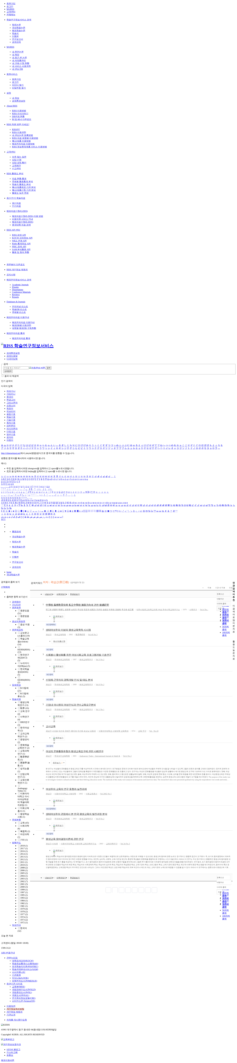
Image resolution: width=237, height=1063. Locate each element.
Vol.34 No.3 (125, 844)
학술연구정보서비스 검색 (19, 20)
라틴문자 (11, 426)
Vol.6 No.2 (100, 685)
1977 (24, 914)
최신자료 (16, 203)
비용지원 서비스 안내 (22, 219)
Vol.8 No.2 (100, 819)
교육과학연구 (112, 844)
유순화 (80, 731)
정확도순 (220, 594)
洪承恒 (99, 610)
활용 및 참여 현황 (20, 252)
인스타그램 (12, 1052)
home (9, 572)
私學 (24, 708)
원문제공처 (17, 630)
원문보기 (59, 616)
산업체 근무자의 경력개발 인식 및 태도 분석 (69, 679)
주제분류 (16, 820)
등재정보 (16, 685)
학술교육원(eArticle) (23, 642)
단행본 (15, 36)
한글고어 (11, 400)
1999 (24, 889)
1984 (24, 900)
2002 (24, 881)
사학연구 (193, 610)
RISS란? (16, 129)
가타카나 (11, 394)
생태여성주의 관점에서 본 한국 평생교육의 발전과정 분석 (76, 814)
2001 (24, 884)
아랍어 (10, 440)
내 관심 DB (17, 69)
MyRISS (10, 9)
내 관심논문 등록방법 (22, 135)
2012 (24, 859)
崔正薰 (131, 610)
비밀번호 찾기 (19, 88)
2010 (24, 865)
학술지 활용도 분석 (21, 184)
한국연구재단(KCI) (23, 658)
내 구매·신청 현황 (20, 63)
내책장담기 (61, 594)
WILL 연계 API (19, 241)
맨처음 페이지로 (108, 890)
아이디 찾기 (18, 85)
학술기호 (11, 417)
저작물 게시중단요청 (17, 1020)
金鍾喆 (105, 610)
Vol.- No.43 (153, 731)
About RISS (12, 106)
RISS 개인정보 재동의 (17, 269)
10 (43, 838)
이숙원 (55, 844)
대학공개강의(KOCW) (22, 961)
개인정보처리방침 (15, 1009)
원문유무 (16, 607)
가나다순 (16, 605)
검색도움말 (12, 356)
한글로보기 (75, 594)
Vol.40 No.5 (93, 635)
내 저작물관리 (19, 60)
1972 (24, 922)
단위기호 (11, 431)
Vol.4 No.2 (127, 756)
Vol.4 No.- (204, 610)
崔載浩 (93, 610)
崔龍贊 (67, 610)
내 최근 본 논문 (19, 57)
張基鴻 (86, 610)
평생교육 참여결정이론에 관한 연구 (65, 839)
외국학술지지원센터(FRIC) (25, 966)
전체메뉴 (11, 14)
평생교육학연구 (86, 660)
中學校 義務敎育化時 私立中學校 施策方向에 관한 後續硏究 (77, 605)
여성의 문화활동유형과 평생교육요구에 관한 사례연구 (75, 751)
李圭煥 (124, 610)
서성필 (55, 731)
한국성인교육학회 (62, 756)
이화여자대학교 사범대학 (65, 794)
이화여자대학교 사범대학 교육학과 (114, 731)
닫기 (3, 519)
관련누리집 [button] (12, 958)
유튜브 (10, 1055)
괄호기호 (11, 414)
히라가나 (11, 391)
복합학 (25, 831)
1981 (24, 906)
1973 (24, 920)
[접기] (233, 637)
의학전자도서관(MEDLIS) (24, 981)
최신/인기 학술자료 (16, 198)
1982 (24, 903)
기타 (24, 840)
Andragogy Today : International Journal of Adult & (99, 756)
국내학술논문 (18, 27)
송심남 (86, 731)
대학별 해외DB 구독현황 (24, 328)
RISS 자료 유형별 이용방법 (25, 138)
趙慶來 (55, 610)
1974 (24, 917)
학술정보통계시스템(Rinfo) (25, 963)
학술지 (15, 33)
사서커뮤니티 (18, 972)
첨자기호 (11, 423)
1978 (24, 911)
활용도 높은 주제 (20, 193)
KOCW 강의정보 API (22, 238)
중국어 (10, 397)
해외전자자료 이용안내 (18, 317)
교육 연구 (142, 731)
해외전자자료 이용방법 (23, 144)
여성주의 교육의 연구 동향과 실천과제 (66, 789)
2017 (24, 848)
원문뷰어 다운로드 (16, 264)
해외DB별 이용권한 (21, 325)
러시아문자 (12, 428)
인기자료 (16, 206)
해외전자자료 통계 (16, 333)
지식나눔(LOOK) (20, 978)
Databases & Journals (16, 302)
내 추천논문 (18, 52)
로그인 (10, 6)
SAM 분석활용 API (21, 249)
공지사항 (11, 275)
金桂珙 (74, 610)
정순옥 (61, 731)
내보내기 (49, 594)
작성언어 (16, 925)
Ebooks (15, 287)
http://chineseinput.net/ (11, 453)
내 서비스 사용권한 (21, 66)
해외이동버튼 (7, 1060)
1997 (24, 892)
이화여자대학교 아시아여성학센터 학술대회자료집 (23, 799)
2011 (24, 862)
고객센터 (11, 12)
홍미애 (74, 731)
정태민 (67, 731)
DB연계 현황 (18, 116)
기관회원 (16, 975)
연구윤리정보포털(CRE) (23, 998)
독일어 (10, 408)
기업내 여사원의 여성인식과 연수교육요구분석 (71, 704)
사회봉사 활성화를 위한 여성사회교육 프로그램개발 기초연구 (78, 654)
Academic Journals (20, 285)
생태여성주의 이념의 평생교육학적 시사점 (68, 630)
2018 (24, 846)
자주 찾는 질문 (19, 157)
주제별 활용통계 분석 (22, 181)
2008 (24, 867)
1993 (24, 898)
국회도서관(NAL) (20, 995)
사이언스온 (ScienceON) (23, 1001)
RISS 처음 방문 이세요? (18, 124)
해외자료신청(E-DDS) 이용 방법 (27, 216)
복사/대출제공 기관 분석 (24, 187)
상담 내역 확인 (19, 163)
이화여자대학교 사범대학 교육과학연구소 (78, 844)
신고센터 (16, 168)
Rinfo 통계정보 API (21, 243)
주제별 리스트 (19, 312)
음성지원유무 (18, 621)
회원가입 (11, 3)
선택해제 (5, 587)
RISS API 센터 (13, 230)
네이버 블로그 (13, 1049)
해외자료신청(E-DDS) (17, 211)
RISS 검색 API (19, 235)
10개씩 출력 (221, 887)
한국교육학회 (60, 635)
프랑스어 (11, 405)
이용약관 (11, 1006)
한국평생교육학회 (62, 660)
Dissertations (17, 289)
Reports (15, 297)
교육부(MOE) (18, 986)
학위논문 (16, 25)
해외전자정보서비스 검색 (19, 280)
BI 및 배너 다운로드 (21, 119)
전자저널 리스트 (20, 306)
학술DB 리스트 (19, 309)
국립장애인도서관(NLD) (24, 989)
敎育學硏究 (80, 635)
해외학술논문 (18, 30)
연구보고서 (17, 39)
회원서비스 (12, 74)
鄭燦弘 (61, 610)
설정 (9, 93)
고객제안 (16, 165)
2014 (24, 854)
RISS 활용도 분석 (15, 173)
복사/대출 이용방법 (21, 141)
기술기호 (11, 420)
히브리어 (11, 411)
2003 (24, 878)
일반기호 (11, 434)
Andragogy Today (22, 789)
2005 (24, 873)
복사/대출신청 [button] (59, 641)
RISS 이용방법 (19, 111)
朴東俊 (112, 610)
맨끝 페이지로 (154, 890)
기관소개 (11, 1015)
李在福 (80, 610)
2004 (24, 876)
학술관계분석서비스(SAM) (25, 969)
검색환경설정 (18, 101)
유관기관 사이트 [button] (14, 984)
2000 (24, 887)
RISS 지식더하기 (20, 113)
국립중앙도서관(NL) (22, 992)
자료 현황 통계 (19, 178)
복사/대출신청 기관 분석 (24, 190)
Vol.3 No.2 (100, 660)
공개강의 (16, 42)
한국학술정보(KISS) (23, 672)
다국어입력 (12, 359)
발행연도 (16, 843)
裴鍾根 (118, 610)
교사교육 (50, 726)
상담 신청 (16, 160)
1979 (24, 909)
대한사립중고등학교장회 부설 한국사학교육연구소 (158, 610)
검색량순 (16, 602)
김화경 (93, 731)
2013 (24, 857)
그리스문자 (12, 403)
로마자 (10, 437)
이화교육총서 (91, 794)
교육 (24, 823)
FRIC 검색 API (19, 246)
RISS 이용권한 (19, 132)
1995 (24, 895)
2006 (24, 870)
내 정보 (15, 98)
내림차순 (220, 599)
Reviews (16, 294)
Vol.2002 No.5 (106, 794)
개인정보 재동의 (14, 1012)
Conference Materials (21, 292)
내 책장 (15, 55)
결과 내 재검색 (11, 376)
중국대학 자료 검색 (21, 225)
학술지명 (16, 699)
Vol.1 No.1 (100, 710)
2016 (24, 851)
